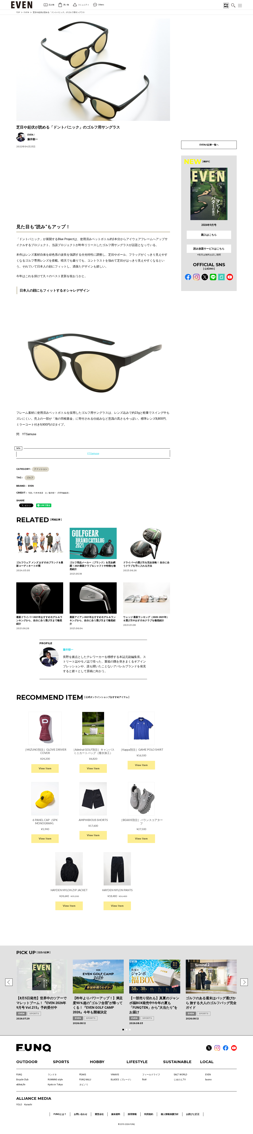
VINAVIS (115, 1074)
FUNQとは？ (60, 1114)
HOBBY (97, 1062)
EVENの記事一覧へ (209, 144)
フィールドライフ (151, 1074)
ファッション (40, 469)
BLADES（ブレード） (121, 1079)
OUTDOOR (26, 1062)
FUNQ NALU (85, 1079)
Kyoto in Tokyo (55, 1084)
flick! (144, 1079)
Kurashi (28, 1104)
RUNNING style (55, 1079)
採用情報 (132, 1114)
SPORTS (34, 1013)
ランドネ (52, 1074)
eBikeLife (20, 1084)
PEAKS (82, 1074)
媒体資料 (115, 1114)
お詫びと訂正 (192, 1114)
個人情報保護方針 (170, 1114)
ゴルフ (29, 477)
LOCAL (207, 1062)
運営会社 (99, 1114)
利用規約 (148, 1114)
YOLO (19, 1104)
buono (208, 1079)
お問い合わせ (80, 1114)
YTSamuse (93, 453)
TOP (18, 12)
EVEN (26, 12)
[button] (9, 982)
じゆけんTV (180, 1079)
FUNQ (19, 1074)
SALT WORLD (180, 1074)
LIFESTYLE (137, 1062)
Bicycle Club (22, 1079)
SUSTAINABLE (177, 1062)
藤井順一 (68, 649)
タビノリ (83, 1084)
